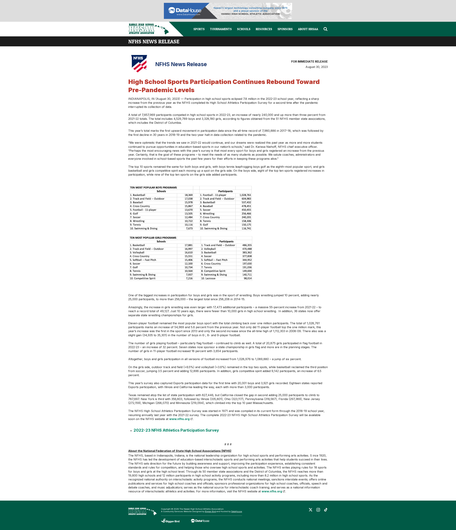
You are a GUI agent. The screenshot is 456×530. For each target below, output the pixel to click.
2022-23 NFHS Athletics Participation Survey (176, 430)
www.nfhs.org (179, 419)
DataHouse (236, 511)
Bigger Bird (210, 511)
